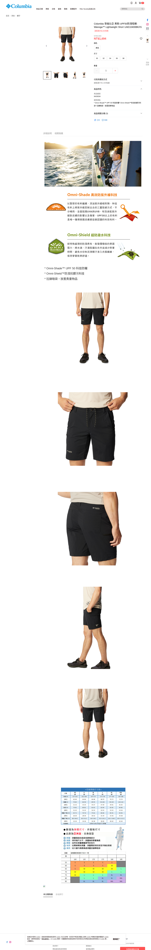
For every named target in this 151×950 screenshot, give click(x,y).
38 (123, 58)
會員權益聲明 (90, 949)
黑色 (97, 48)
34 (110, 58)
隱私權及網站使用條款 (60, 949)
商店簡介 (55, 946)
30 (97, 58)
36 (117, 58)
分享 (98, 120)
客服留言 (89, 946)
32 (104, 58)
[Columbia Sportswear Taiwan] (19, 6)
